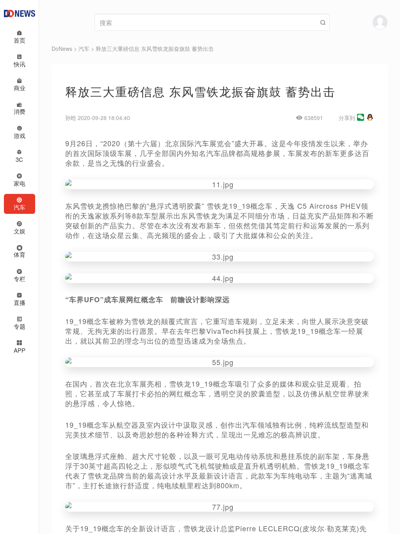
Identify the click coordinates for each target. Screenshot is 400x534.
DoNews (62, 48)
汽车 (84, 48)
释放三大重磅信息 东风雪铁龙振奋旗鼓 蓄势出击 (155, 48)
